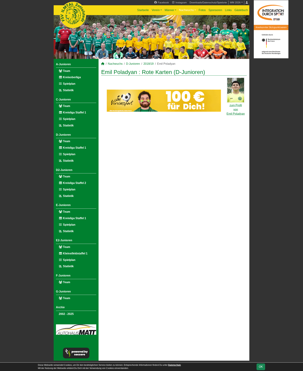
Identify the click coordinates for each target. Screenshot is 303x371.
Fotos (202, 10)
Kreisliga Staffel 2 (74, 182)
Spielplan (68, 83)
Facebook (163, 2)
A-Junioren (63, 64)
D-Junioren (63, 134)
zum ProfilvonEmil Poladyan (236, 109)
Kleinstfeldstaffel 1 (74, 253)
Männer (169, 10)
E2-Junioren (64, 240)
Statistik (68, 90)
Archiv (60, 307)
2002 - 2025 (66, 313)
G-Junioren (63, 291)
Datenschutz (174, 365)
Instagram (181, 2)
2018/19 (148, 63)
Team (66, 70)
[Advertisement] (174, 144)
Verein (156, 10)
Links (228, 10)
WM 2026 (235, 2)
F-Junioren (63, 275)
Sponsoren (215, 10)
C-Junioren (63, 99)
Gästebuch (241, 10)
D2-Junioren (64, 169)
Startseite (143, 10)
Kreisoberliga (71, 77)
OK (261, 366)
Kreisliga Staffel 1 (74, 112)
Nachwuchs (186, 10)
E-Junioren (63, 205)
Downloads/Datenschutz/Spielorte (208, 2)
